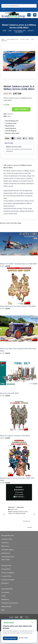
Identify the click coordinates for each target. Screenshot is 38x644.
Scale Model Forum (7, 557)
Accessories (5, 592)
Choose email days (10, 638)
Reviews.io (5, 583)
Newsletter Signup (7, 549)
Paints (3, 596)
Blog (2, 610)
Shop (10, 30)
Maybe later (23, 637)
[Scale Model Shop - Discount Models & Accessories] (13, 15)
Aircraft (31, 30)
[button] (29, 15)
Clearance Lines (6, 539)
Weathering (5, 599)
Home (4, 30)
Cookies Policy (6, 576)
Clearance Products (7, 580)
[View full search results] (3, 2)
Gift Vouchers (5, 553)
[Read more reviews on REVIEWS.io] (19, 497)
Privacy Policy (6, 569)
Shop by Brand (6, 606)
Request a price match (12, 133)
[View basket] (34, 15)
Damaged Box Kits (7, 535)
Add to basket (21, 109)
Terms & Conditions (7, 572)
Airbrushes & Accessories (9, 603)
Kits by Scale (24, 39)
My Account (5, 546)
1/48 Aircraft (19, 32)
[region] (19, 514)
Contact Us (5, 542)
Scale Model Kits (20, 30)
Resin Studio (5, 559)
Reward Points (6, 565)
